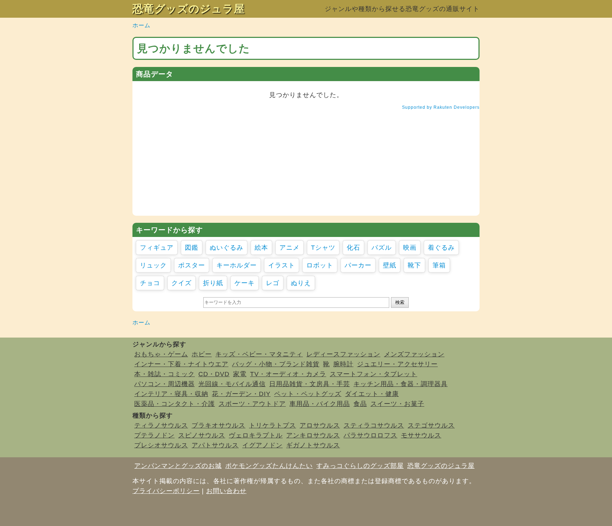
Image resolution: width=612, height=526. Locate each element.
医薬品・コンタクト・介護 (174, 403)
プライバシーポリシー (166, 490)
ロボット (319, 265)
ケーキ (244, 283)
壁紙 (389, 265)
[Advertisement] (306, 166)
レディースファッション (343, 354)
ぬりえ (301, 283)
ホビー (202, 354)
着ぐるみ (441, 247)
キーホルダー (236, 265)
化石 (353, 247)
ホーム (141, 25)
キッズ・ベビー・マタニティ (259, 354)
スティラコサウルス (374, 425)
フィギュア (157, 247)
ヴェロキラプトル (256, 435)
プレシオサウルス (161, 445)
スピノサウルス (201, 435)
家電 (239, 374)
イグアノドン (262, 445)
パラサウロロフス (370, 435)
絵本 (261, 247)
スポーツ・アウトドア (252, 403)
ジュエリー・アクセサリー (397, 364)
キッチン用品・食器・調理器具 (400, 384)
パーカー (358, 265)
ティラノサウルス (161, 425)
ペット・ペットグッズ (307, 393)
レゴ (272, 283)
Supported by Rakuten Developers (441, 107)
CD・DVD (214, 374)
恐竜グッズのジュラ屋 (188, 9)
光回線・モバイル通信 (232, 384)
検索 (399, 302)
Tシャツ (323, 247)
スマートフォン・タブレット (373, 374)
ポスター (191, 265)
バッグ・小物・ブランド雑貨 (275, 364)
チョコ (150, 283)
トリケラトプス (272, 425)
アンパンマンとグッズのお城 (178, 465)
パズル (382, 247)
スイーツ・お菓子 (397, 403)
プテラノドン (154, 435)
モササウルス (421, 435)
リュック (153, 265)
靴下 (414, 265)
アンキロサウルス (313, 435)
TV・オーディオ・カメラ (288, 374)
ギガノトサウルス (313, 445)
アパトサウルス (215, 445)
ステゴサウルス (431, 425)
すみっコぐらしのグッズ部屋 (360, 465)
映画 (409, 247)
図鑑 (191, 247)
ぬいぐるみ (226, 247)
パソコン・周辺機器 (164, 384)
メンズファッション (414, 354)
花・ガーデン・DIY (241, 393)
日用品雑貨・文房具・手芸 (309, 384)
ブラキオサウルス (218, 425)
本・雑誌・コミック (164, 374)
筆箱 (439, 265)
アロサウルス (320, 425)
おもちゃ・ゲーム (161, 354)
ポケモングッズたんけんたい (269, 465)
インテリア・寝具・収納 (171, 393)
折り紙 (213, 283)
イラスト (281, 265)
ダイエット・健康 (372, 393)
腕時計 (343, 364)
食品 (360, 403)
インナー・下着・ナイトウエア (181, 364)
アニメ (289, 247)
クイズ (181, 283)
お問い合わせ (226, 490)
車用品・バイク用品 (319, 403)
